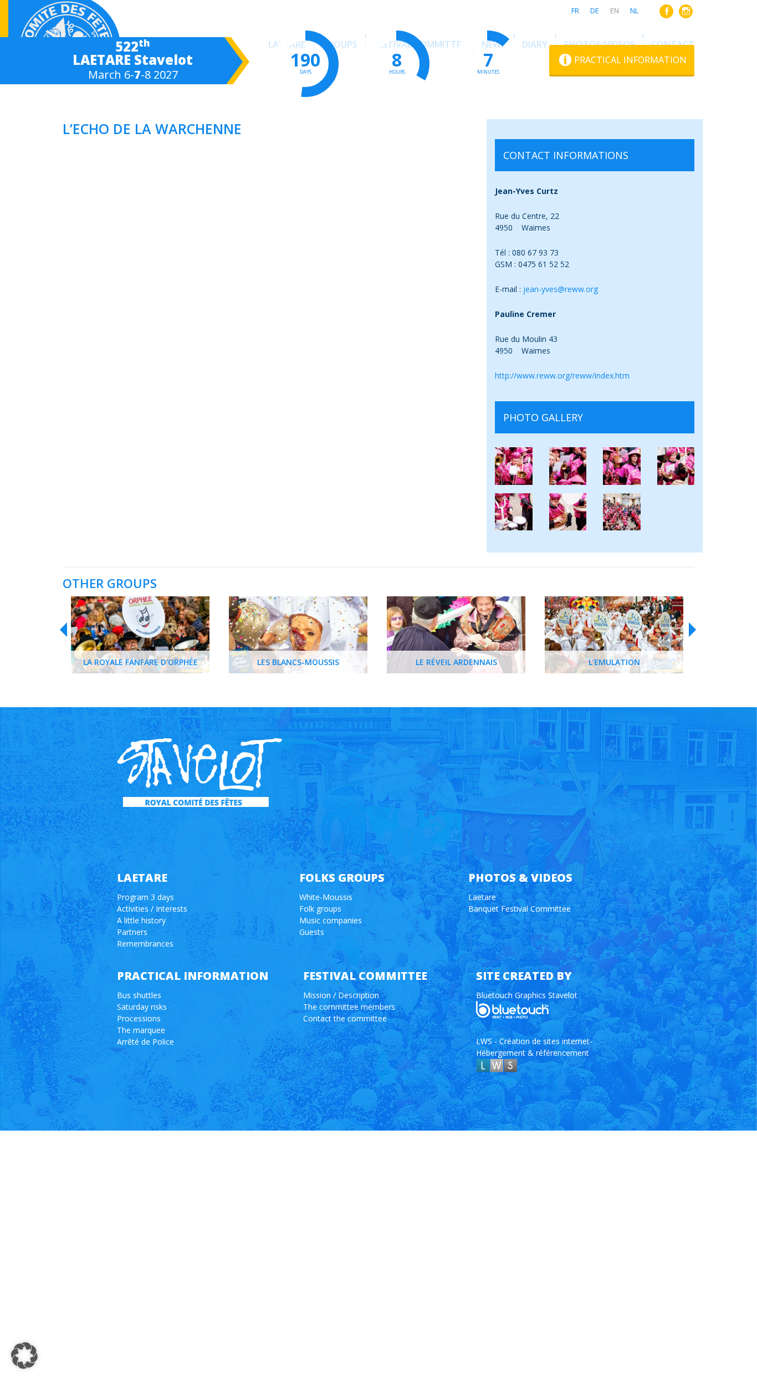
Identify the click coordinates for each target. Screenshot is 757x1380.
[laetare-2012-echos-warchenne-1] (514, 466)
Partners (132, 932)
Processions (139, 1018)
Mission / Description (341, 995)
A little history (141, 920)
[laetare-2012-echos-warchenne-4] (676, 466)
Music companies (330, 920)
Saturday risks (142, 1006)
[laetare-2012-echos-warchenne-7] (622, 512)
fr (575, 11)
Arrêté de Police (145, 1041)
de (594, 11)
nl (634, 11)
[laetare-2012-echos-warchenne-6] (568, 512)
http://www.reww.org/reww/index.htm (562, 375)
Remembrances (145, 943)
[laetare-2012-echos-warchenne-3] (622, 466)
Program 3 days (145, 897)
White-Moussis (325, 897)
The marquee (141, 1030)
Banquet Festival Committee (519, 908)
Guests (311, 932)
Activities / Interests (152, 908)
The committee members (349, 1006)
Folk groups (320, 908)
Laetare (482, 897)
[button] (24, 1355)
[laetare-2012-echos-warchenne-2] (568, 466)
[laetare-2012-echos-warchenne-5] (514, 512)
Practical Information (630, 60)
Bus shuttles (139, 995)
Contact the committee (345, 1018)
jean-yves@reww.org (560, 289)
